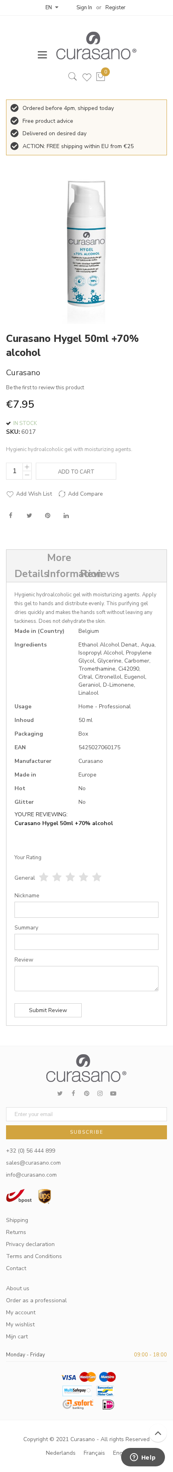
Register (115, 7)
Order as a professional (36, 1300)
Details (26, 574)
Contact (16, 1268)
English (122, 1453)
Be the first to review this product (45, 387)
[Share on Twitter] (29, 516)
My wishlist (20, 1324)
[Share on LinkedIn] (66, 516)
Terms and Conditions (34, 1256)
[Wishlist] (87, 79)
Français (94, 1453)
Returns (16, 1232)
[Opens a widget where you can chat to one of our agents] (143, 1458)
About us (17, 1288)
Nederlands (61, 1453)
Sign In (84, 7)
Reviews (91, 574)
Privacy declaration (30, 1244)
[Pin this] (47, 516)
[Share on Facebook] (10, 516)
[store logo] (92, 45)
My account (20, 1312)
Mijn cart (17, 1336)
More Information (58, 566)
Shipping (17, 1220)
